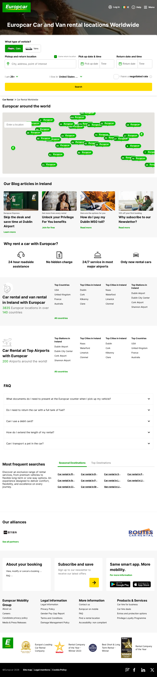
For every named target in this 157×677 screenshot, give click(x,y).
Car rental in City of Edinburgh (66, 486)
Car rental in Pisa (66, 474)
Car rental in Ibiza (66, 480)
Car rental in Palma (136, 474)
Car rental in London (113, 480)
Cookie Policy (59, 669)
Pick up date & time (89, 56)
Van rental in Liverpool (113, 486)
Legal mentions (42, 669)
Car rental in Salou (113, 474)
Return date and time (129, 56)
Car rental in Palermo (89, 480)
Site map (27, 669)
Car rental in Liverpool (136, 480)
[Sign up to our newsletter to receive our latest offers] (94, 582)
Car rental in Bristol (89, 486)
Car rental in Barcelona (89, 474)
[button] (141, 134)
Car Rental (7, 99)
